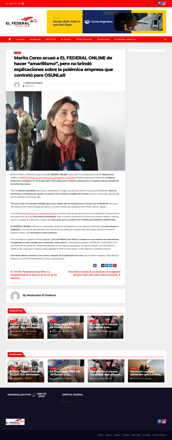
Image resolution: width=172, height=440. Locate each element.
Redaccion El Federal (34, 83)
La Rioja (20, 39)
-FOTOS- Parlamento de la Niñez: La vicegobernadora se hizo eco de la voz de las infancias (34, 275)
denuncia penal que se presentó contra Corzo (39, 213)
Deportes (51, 39)
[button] (165, 39)
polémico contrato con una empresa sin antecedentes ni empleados (48, 178)
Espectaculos (84, 39)
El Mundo (66, 39)
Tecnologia (103, 39)
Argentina (35, 39)
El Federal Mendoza (125, 39)
